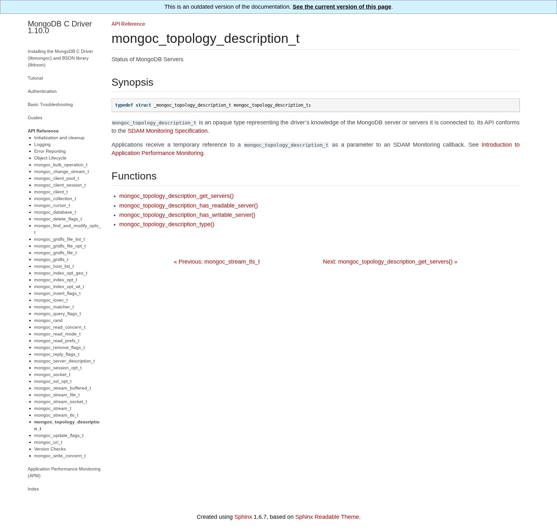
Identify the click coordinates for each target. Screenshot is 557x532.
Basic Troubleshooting (50, 104)
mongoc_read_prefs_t (56, 340)
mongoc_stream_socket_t (60, 401)
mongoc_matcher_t (54, 306)
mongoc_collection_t (55, 198)
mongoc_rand (48, 320)
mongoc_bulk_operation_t (60, 164)
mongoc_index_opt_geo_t (60, 273)
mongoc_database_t (55, 212)
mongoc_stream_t (52, 408)
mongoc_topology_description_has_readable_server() (188, 205)
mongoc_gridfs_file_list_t (59, 239)
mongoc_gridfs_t (51, 259)
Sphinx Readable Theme (327, 517)
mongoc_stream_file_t (57, 394)
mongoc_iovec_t (51, 300)
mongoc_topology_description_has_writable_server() (187, 215)
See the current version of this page (342, 7)
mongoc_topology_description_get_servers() (176, 196)
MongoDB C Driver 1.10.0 (60, 27)
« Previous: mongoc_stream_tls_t (217, 261)
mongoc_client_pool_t (56, 178)
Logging (42, 144)
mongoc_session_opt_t (58, 367)
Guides (35, 117)
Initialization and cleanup (59, 137)
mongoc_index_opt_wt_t (59, 286)
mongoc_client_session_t (60, 185)
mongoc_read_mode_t (57, 333)
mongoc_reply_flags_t (56, 354)
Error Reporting (50, 151)
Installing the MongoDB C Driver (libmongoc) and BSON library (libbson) (60, 58)
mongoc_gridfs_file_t (55, 252)
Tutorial (35, 78)
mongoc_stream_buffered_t (62, 388)
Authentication (42, 91)
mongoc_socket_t (52, 374)
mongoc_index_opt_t (55, 279)
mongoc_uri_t (48, 442)
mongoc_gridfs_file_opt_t (60, 245)
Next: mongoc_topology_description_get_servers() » (390, 261)
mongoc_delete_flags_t (58, 218)
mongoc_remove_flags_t (59, 347)
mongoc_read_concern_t (59, 327)
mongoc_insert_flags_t (57, 293)
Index (33, 488)
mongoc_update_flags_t (58, 435)
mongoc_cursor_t (52, 205)
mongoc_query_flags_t (57, 313)
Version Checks (50, 448)
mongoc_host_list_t (54, 266)
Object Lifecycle (50, 157)
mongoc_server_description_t (64, 360)
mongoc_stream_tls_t (56, 415)
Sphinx (243, 517)
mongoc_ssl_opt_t (53, 381)
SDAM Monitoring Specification (168, 131)
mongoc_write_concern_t (60, 455)
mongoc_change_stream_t (61, 171)
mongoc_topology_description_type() (166, 224)
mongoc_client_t (51, 191)
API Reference (128, 24)
